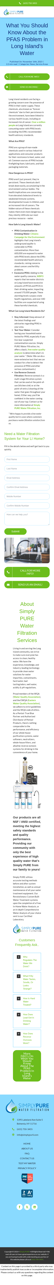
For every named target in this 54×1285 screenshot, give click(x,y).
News (32, 64)
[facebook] (20, 1207)
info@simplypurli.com (27, 1134)
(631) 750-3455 (30, 3)
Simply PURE (25, 1252)
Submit (15, 531)
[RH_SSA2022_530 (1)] (27, 1174)
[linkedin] (35, 1207)
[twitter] (27, 1207)
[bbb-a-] (27, 1190)
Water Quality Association (27, 697)
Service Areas (42, 64)
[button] (27, 961)
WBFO (40, 276)
